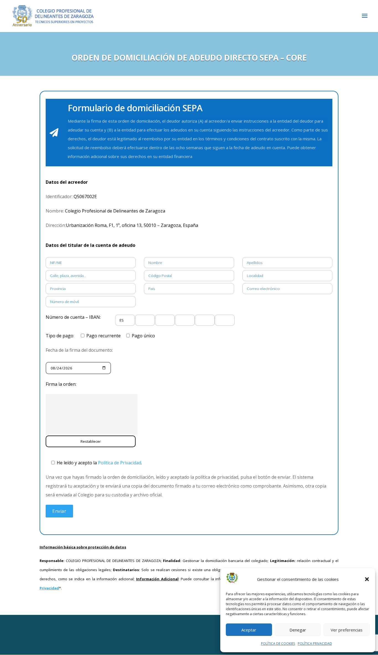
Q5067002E (85, 196)
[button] (367, 579)
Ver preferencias (347, 630)
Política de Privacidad (119, 463)
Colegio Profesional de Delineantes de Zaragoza (114, 211)
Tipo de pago (59, 336)
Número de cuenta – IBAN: (73, 317)
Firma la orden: (61, 384)
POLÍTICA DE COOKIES (278, 643)
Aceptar (248, 630)
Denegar (297, 630)
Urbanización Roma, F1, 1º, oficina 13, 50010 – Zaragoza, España (132, 225)
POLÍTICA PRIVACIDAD (315, 643)
